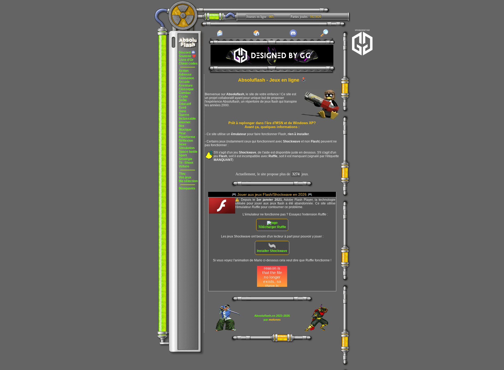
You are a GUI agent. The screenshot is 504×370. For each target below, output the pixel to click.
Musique (185, 129)
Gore (182, 111)
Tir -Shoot (186, 163)
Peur (182, 133)
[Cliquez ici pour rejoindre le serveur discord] (293, 36)
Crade (183, 96)
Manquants (187, 188)
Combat (185, 93)
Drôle (183, 100)
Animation (186, 78)
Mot (181, 126)
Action (183, 71)
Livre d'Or (186, 60)
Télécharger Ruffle (272, 227)
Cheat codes (188, 63)
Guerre (184, 115)
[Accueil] (256, 36)
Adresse (185, 74)
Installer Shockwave (272, 251)
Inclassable (187, 118)
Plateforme (187, 137)
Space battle (188, 152)
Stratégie (185, 159)
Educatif (185, 104)
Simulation (187, 148)
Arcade (184, 82)
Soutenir (187, 56)
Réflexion (186, 140)
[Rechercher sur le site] (324, 36)
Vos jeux (185, 177)
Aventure (186, 85)
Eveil (182, 107)
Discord (185, 52)
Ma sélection (188, 181)
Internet (184, 122)
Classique (186, 89)
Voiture (184, 166)
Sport (183, 155)
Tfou (182, 174)
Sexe (182, 144)
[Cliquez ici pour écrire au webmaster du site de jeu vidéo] (219, 36)
